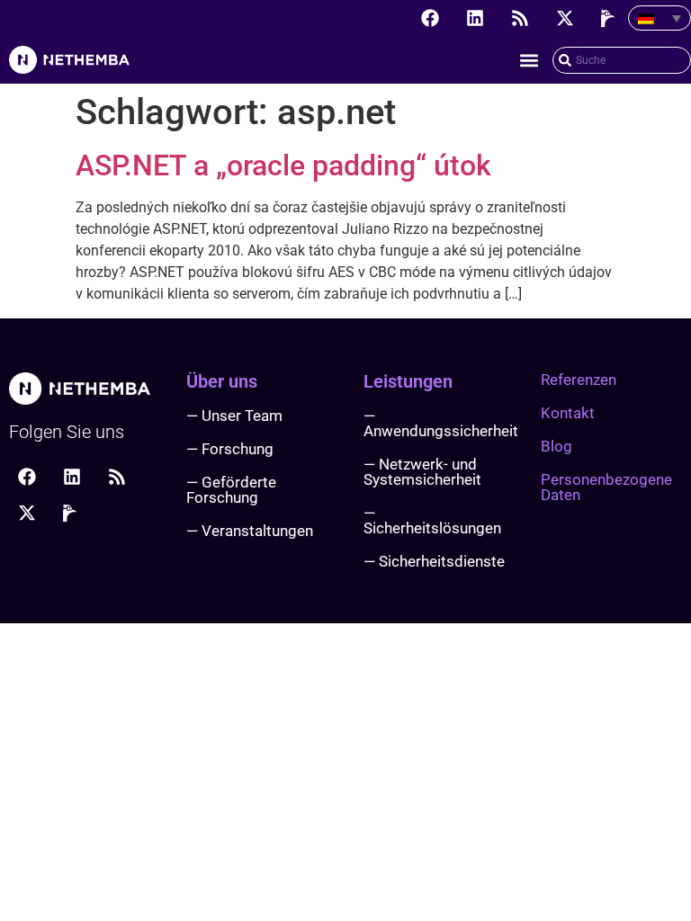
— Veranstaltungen (249, 531)
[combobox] (621, 60)
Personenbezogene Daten (606, 487)
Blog (556, 446)
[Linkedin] (475, 18)
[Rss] (520, 18)
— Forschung (230, 449)
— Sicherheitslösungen (432, 520)
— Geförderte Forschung (231, 489)
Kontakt (568, 413)
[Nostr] (610, 18)
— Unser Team (234, 416)
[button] (528, 60)
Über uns (221, 381)
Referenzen (578, 380)
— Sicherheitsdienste (434, 561)
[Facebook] (430, 18)
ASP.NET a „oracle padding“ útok (283, 165)
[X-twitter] (565, 18)
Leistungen (408, 381)
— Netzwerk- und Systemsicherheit (422, 471)
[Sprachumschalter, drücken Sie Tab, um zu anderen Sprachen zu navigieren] (659, 18)
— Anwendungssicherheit (440, 423)
